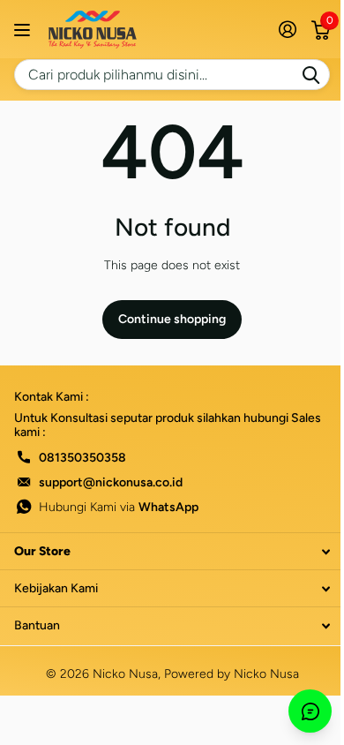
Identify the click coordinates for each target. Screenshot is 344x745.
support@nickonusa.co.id (111, 482)
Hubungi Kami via (118, 507)
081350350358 (82, 457)
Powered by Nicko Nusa (231, 673)
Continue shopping (172, 319)
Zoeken (310, 74)
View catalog (24, 29)
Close (172, 551)
